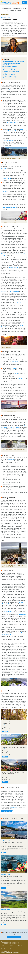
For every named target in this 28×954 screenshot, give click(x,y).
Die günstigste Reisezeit (8, 73)
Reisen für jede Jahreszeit (10, 76)
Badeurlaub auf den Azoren (9, 207)
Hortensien (10, 459)
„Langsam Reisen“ (8, 611)
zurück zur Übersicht (8, 811)
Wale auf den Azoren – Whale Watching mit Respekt (11, 876)
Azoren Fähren (7, 140)
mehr (4, 852)
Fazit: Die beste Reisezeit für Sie (10, 78)
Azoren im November (21, 257)
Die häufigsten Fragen (9, 74)
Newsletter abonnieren (13, 937)
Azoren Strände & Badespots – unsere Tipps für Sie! (11, 842)
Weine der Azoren (13, 267)
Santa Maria (20, 378)
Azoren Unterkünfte (11, 122)
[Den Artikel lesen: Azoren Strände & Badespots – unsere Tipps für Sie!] (14, 829)
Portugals (12, 363)
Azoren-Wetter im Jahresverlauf (10, 66)
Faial (15, 373)
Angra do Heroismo (13, 291)
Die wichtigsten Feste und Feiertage (11, 68)
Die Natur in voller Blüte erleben (11, 71)
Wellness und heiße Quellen (9, 69)
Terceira (13, 368)
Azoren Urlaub (4, 539)
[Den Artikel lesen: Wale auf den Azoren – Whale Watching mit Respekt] (14, 863)
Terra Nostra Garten (15, 333)
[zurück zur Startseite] (10, 2)
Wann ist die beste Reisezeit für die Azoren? (13, 61)
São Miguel (14, 361)
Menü (24, 2)
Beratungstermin (13, 807)
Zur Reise (4, 731)
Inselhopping (10, 89)
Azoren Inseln (21, 614)
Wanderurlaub (6, 178)
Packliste (3, 253)
